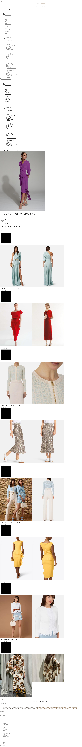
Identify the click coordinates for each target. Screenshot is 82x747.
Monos (6, 21)
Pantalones (7, 22)
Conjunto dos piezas (8, 18)
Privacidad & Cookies (6, 736)
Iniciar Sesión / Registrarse (7, 9)
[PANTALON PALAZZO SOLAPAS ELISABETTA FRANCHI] (48, 520)
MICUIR (8, 65)
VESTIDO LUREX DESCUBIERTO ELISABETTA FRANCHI (10, 288)
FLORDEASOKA (10, 54)
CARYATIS (9, 46)
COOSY (8, 50)
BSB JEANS (9, 44)
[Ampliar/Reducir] (4, 745)
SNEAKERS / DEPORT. (9, 28)
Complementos (5, 30)
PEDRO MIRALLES (10, 70)
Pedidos (4, 723)
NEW (4, 12)
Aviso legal (5, 735)
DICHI (8, 51)
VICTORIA (9, 76)
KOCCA (8, 60)
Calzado (4, 25)
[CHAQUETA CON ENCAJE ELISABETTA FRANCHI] (48, 637)
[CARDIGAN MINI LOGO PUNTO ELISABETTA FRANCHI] (48, 403)
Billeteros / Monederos (9, 32)
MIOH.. (8, 66)
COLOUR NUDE (10, 49)
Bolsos (6, 33)
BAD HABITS (9, 41)
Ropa (4, 14)
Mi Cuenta (4, 722)
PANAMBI (8, 69)
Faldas (6, 19)
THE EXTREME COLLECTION (12, 74)
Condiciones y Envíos (6, 733)
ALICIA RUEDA (9, 40)
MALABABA (9, 62)
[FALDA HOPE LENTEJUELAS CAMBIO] (48, 462)
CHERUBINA (9, 47)
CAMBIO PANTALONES (11, 45)
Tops (6, 23)
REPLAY (8, 72)
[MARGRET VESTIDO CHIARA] (48, 579)
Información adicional (6, 223)
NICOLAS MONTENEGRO (11, 68)
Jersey (6, 20)
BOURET (8, 43)
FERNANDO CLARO (10, 53)
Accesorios (7, 31)
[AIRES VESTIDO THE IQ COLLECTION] (48, 696)
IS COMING (9, 58)
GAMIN (8, 55)
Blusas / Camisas (8, 15)
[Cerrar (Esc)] (0, 745)
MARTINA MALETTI (10, 64)
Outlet (4, 730)
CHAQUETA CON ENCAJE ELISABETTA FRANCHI (9, 639)
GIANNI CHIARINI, (10, 56)
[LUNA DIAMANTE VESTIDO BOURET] (48, 345)
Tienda (4, 741)
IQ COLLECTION (10, 57)
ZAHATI (8, 77)
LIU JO (8, 61)
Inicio (1, 150)
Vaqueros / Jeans (8, 24)
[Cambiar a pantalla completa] (3, 745)
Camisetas (7, 16)
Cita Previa (4, 13)
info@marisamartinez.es (4, 713)
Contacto (4, 734)
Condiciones (5, 219)
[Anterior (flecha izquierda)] (0, 746)
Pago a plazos (5, 724)
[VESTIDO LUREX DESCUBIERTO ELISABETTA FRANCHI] (48, 286)
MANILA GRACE (10, 63)
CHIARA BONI (9, 48)
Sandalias (6, 27)
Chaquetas (7, 17)
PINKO (8, 71)
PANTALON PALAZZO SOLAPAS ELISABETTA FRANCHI (10, 522)
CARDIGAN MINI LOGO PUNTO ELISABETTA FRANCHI (10, 405)
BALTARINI (9, 42)
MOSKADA (9, 67)
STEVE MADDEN (10, 73)
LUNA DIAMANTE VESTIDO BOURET (6, 347)
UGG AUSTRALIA (10, 75)
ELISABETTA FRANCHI (11, 52)
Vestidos (7, 150)
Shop (3, 150)
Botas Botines (7, 26)
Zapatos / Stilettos (8, 29)
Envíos (1, 219)
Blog (3, 743)
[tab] (42, 223)
